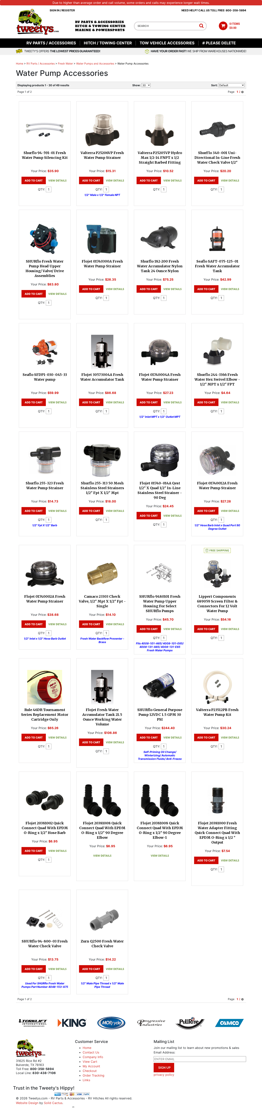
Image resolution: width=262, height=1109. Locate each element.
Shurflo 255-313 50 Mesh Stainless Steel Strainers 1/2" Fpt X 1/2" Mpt (102, 488)
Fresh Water (65, 63)
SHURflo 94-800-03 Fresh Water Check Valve (45, 943)
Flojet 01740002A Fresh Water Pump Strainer (44, 598)
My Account (91, 1066)
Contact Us (91, 1052)
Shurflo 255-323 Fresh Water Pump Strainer (45, 485)
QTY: (41, 189)
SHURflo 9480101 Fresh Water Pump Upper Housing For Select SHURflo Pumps (159, 603)
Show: (136, 85)
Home (19, 63)
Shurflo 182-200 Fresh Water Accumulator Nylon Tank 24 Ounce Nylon (160, 266)
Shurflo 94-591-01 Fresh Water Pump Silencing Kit (45, 155)
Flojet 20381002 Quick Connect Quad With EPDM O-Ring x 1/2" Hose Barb (45, 828)
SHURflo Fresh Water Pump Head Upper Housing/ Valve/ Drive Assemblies (45, 268)
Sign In (54, 10)
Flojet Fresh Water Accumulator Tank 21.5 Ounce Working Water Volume (102, 717)
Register (68, 10)
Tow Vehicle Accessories (167, 43)
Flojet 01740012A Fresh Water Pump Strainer (217, 485)
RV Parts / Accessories (51, 43)
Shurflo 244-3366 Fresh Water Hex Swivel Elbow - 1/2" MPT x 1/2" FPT (217, 379)
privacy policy (164, 1075)
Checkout (90, 1071)
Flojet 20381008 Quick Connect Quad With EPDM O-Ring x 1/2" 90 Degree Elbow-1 (160, 830)
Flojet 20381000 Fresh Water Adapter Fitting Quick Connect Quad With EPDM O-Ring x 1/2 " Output (217, 833)
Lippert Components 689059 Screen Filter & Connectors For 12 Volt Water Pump (217, 603)
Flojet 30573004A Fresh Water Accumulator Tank (102, 377)
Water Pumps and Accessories (95, 63)
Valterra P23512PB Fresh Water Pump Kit (217, 712)
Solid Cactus (53, 1103)
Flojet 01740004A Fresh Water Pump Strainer (160, 377)
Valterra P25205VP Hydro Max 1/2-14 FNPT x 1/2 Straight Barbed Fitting (160, 158)
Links (86, 1080)
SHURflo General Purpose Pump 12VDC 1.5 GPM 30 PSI (159, 715)
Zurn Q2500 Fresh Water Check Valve (102, 943)
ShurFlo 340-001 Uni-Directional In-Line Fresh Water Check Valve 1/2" (217, 158)
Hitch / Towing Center (108, 43)
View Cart (90, 1061)
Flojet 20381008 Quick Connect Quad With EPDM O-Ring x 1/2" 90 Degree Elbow (102, 830)
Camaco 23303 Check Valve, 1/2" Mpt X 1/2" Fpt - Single (102, 601)
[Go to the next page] (242, 91)
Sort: (214, 85)
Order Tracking (93, 1075)
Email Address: (164, 1052)
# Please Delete (219, 43)
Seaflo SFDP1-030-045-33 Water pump (45, 377)
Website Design (27, 1103)
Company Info (93, 1057)
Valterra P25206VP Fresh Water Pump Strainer (102, 155)
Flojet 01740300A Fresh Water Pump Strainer (102, 263)
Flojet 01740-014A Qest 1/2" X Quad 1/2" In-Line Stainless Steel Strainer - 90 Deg (160, 490)
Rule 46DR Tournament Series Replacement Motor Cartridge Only (44, 715)
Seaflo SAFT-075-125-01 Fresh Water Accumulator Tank (217, 266)
